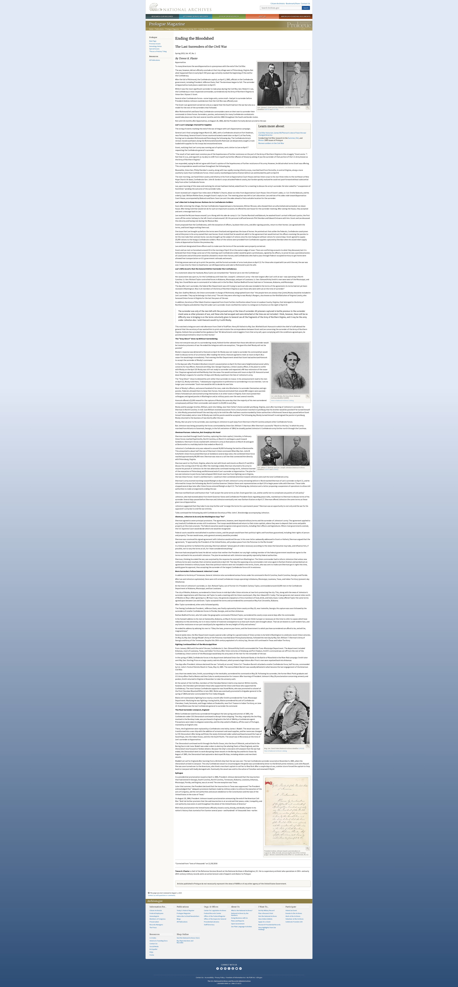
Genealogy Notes (155, 46)
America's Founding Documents (295, 16)
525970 (266, 469)
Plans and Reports (237, 921)
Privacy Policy (220, 977)
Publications (159, 29)
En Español (153, 949)
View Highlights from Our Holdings (267, 928)
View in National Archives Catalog (282, 400)
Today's (185, 910)
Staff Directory (209, 925)
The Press (153, 927)
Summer (291, 138)
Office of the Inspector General (215, 919)
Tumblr (229, 968)
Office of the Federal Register (214, 916)
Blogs (179, 919)
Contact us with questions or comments (161, 895)
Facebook (217, 968)
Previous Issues (155, 44)
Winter (261, 140)
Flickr (240, 968)
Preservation (154, 922)
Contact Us (305, 3)
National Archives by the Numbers (239, 914)
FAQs (151, 952)
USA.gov (259, 977)
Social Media (154, 946)
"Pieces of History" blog (158, 51)
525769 (275, 109)
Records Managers (156, 925)
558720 (266, 109)
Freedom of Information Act (236, 977)
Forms (152, 955)
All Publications (154, 60)
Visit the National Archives (267, 916)
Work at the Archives (293, 916)
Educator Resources (229, 16)
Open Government (237, 924)
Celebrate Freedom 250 (294, 922)
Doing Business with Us (239, 918)
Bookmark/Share (293, 3)
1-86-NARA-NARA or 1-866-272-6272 (229, 983)
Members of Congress (158, 919)
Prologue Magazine (172, 29)
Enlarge (308, 107)
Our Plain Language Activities (241, 926)
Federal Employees (156, 913)
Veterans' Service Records (195, 16)
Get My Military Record (266, 910)
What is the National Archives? (241, 910)
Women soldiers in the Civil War (271, 143)
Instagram (225, 968)
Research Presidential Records (269, 925)
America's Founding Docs (159, 941)
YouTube (232, 968)
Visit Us (262, 16)
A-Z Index (153, 938)
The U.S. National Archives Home (180, 7)
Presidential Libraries (211, 922)
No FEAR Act (251, 977)
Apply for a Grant (264, 922)
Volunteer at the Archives (295, 919)
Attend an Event (291, 910)
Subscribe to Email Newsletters (188, 916)
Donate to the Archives (294, 913)
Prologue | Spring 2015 (189, 29)
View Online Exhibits (265, 919)
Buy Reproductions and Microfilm (185, 942)
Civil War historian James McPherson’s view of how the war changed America (282, 134)
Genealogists (154, 916)
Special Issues (154, 49)
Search (305, 8)
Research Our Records (162, 16)
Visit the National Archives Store (188, 938)
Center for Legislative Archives (215, 910)
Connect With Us (229, 965)
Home (151, 29)
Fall (297, 138)
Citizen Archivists (278, 3)
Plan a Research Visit (265, 913)
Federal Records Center (212, 913)
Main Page (152, 41)
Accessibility (209, 977)
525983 (275, 469)
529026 (301, 748)
